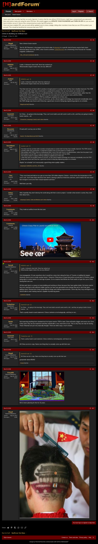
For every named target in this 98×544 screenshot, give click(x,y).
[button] (23, 11)
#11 (93, 261)
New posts (18, 11)
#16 (93, 369)
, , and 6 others (32, 119)
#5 (93, 125)
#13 (93, 318)
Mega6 (5, 36)
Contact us (65, 537)
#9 (93, 205)
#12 (93, 300)
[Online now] (3, 263)
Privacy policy (83, 537)
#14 (93, 332)
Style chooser (7, 537)
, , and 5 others (33, 199)
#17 (93, 408)
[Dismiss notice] (94, 19)
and (27, 55)
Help (90, 537)
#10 (93, 220)
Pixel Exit (37, 541)
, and (29, 136)
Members (30, 11)
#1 (93, 40)
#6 (93, 142)
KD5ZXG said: (25, 79)
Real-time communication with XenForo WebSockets (54, 541)
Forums (8, 11)
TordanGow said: (25, 336)
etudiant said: (25, 146)
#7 (93, 172)
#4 (93, 110)
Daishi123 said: (25, 304)
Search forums (16, 14)
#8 (93, 189)
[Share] (91, 40)
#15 (93, 349)
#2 (93, 61)
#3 (93, 75)
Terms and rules (73, 537)
